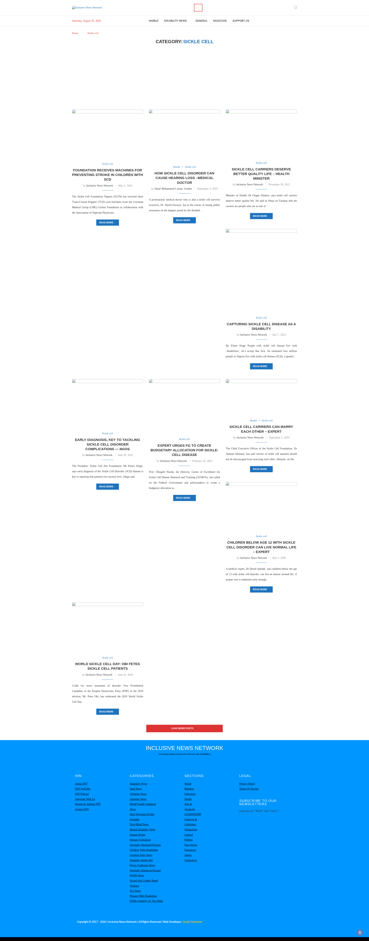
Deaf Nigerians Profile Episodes (142, 817)
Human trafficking (140, 839)
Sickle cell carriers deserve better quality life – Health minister (261, 174)
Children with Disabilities (144, 850)
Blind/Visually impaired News (143, 807)
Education (189, 793)
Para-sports (190, 845)
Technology (190, 829)
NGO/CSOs (220, 21)
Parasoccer (190, 850)
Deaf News (136, 788)
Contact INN (82, 809)
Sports (187, 855)
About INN (81, 783)
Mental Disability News (142, 829)
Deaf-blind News (139, 824)
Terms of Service (248, 788)
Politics (188, 839)
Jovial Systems (192, 921)
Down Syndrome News (142, 865)
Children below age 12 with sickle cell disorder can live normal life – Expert (261, 547)
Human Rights (137, 834)
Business (189, 788)
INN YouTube (82, 788)
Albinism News (138, 793)
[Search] (198, 8)
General (201, 21)
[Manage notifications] (360, 932)
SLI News (135, 890)
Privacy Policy (247, 783)
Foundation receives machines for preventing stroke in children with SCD (107, 175)
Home (75, 33)
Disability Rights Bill (141, 860)
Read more (106, 222)
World (153, 21)
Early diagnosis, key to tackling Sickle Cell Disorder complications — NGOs (107, 444)
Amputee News (138, 799)
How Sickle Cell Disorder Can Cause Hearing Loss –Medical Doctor (184, 178)
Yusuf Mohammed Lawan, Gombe (173, 188)
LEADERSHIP (192, 814)
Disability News (175, 21)
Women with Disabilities (143, 896)
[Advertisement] (184, 77)
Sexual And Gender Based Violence (144, 883)
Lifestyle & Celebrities (190, 822)
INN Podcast (82, 793)
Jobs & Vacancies (189, 807)
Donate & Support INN (88, 804)
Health (188, 799)
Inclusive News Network (99, 185)
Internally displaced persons (145, 845)
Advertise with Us (85, 799)
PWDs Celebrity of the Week (146, 901)
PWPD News (137, 875)
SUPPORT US (241, 21)
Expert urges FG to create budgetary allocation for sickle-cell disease (184, 450)
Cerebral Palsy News (141, 855)
